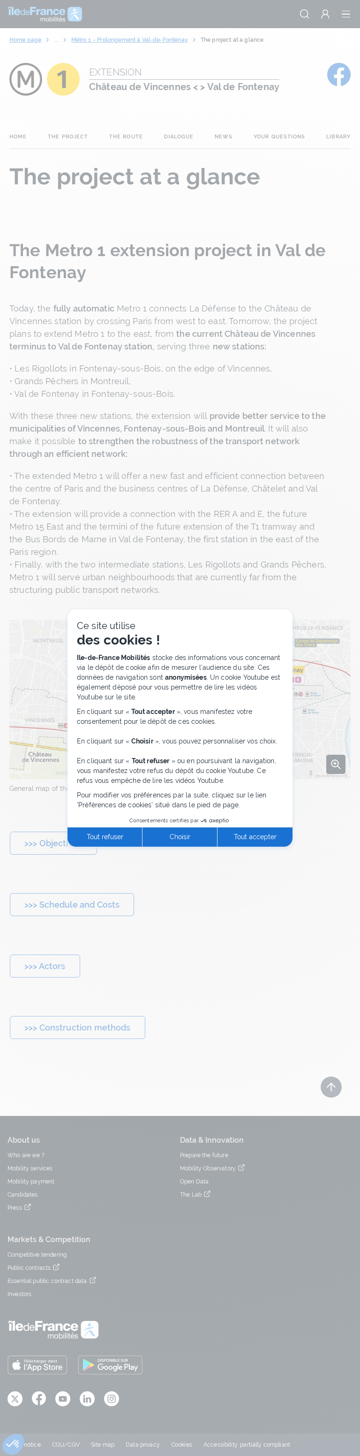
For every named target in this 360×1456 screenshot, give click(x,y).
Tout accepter (255, 837)
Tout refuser (105, 837)
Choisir (180, 837)
